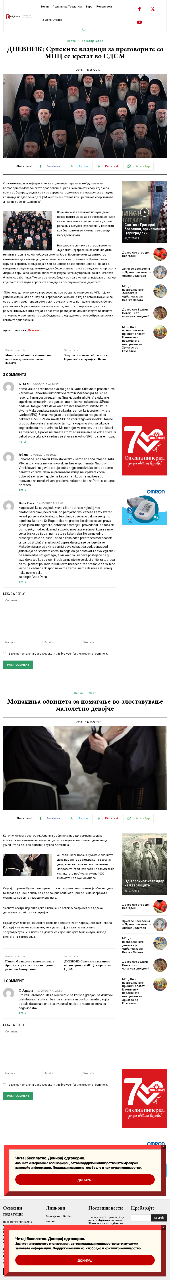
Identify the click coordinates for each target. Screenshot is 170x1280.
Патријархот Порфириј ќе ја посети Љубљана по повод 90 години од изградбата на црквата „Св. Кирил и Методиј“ (106, 1223)
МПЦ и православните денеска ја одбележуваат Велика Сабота (133, 292)
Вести (71, 41)
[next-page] (159, 189)
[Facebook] (139, 9)
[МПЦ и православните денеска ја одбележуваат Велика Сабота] (160, 291)
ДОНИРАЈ (85, 1260)
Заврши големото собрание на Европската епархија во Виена (85, 357)
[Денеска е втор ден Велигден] (160, 254)
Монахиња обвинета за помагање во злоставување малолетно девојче (28, 358)
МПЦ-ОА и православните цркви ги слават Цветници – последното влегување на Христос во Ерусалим (133, 339)
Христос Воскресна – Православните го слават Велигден (136, 272)
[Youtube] (139, 22)
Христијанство (92, 41)
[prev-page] (151, 189)
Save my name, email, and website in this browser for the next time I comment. (58, 653)
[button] (84, 29)
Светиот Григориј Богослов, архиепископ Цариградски (144, 229)
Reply (23, 441)
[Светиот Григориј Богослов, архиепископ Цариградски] (144, 212)
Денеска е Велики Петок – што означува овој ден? (135, 313)
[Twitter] (152, 9)
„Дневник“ (34, 330)
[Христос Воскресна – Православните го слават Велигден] (160, 272)
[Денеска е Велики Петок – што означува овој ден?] (160, 313)
